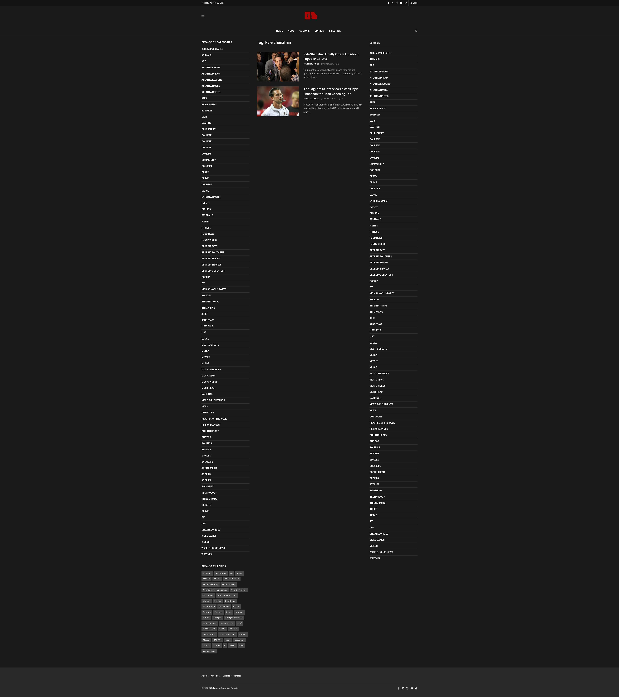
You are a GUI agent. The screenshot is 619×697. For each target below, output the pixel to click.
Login (415, 3)
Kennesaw (207, 320)
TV (203, 517)
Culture (304, 31)
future (206, 618)
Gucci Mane (209, 629)
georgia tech (227, 623)
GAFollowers (312, 99)
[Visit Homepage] (311, 16)
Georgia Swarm (210, 258)
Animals (206, 55)
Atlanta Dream (210, 73)
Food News (207, 234)
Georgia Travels (211, 264)
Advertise (215, 676)
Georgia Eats (209, 246)
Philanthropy (210, 431)
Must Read (208, 388)
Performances (210, 425)
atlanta (217, 579)
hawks (222, 629)
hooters (233, 629)
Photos (206, 437)
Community (208, 160)
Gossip (205, 277)
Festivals (207, 215)
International (210, 301)
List (203, 332)
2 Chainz (207, 573)
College (206, 135)
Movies (205, 357)
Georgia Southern (212, 252)
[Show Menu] (202, 16)
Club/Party (208, 129)
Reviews (206, 449)
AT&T (239, 573)
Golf (240, 623)
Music (205, 363)
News (291, 31)
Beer (204, 98)
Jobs (204, 314)
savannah (239, 640)
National (207, 394)
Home (279, 31)
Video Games (208, 536)
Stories (206, 480)
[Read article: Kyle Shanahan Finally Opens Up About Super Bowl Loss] (278, 67)
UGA (203, 523)
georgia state (209, 623)
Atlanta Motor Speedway (215, 590)
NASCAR (217, 640)
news (228, 640)
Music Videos (209, 382)
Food (228, 612)
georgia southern (234, 618)
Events (205, 203)
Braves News (209, 104)
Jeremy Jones (312, 64)
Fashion (206, 209)
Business (206, 110)
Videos (205, 542)
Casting (206, 123)
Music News (208, 375)
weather (206, 554)
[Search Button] (416, 31)
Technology (209, 492)
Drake (236, 607)
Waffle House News (213, 548)
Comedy (206, 153)
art (231, 573)
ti (225, 645)
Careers (226, 676)
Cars (204, 116)
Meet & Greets (210, 345)
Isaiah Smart (209, 634)
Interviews (208, 308)
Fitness (206, 227)
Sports (206, 474)
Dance (205, 191)
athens (206, 579)
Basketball (208, 595)
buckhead (230, 601)
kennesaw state (227, 634)
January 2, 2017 (329, 99)
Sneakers (207, 462)
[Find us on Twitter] (392, 3)
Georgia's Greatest (213, 271)
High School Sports (213, 289)
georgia (217, 618)
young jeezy (209, 651)
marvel (242, 634)
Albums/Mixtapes (212, 49)
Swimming (207, 486)
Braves (217, 601)
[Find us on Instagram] (397, 3)
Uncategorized (210, 529)
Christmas (224, 607)
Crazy (205, 172)
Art (203, 61)
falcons (207, 612)
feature (218, 612)
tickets (206, 505)
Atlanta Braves (211, 67)
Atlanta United (211, 92)
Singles (206, 455)
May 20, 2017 (328, 64)
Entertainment (211, 197)
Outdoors (207, 412)
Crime (205, 178)
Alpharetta (221, 573)
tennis (217, 645)
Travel (205, 511)
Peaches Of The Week (214, 418)
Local (205, 338)
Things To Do (209, 499)
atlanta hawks (229, 584)
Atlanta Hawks (210, 86)
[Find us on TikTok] (406, 3)
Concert (206, 166)
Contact (237, 676)
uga (241, 645)
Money (205, 351)
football (239, 612)
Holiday (206, 295)
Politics (206, 443)
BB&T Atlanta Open (227, 595)
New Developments (213, 400)
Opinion (319, 31)
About (204, 676)
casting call (209, 607)
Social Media (209, 468)
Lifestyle (335, 31)
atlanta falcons (210, 584)
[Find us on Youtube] (401, 3)
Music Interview (211, 369)
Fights (205, 221)
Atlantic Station (238, 590)
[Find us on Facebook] (388, 3)
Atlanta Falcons (211, 80)
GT (203, 283)
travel (232, 645)
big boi (206, 601)
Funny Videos (209, 240)
